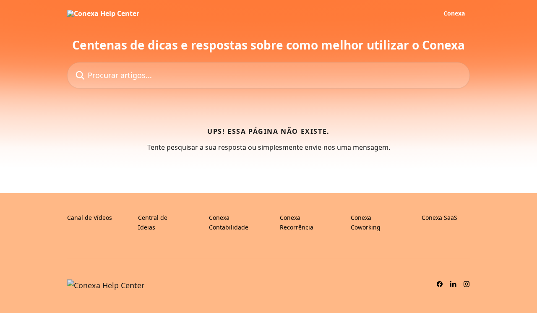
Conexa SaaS (439, 218)
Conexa (454, 13)
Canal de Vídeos (89, 218)
